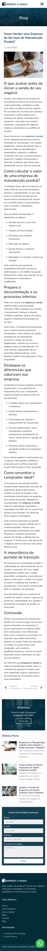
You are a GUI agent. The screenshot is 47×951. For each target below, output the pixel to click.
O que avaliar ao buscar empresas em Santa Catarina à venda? (31, 767)
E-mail (7, 826)
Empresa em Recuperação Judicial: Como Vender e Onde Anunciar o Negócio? (32, 745)
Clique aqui (23, 721)
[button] (42, 4)
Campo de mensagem (13, 844)
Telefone (8, 835)
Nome (6, 818)
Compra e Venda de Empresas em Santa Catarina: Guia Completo (31, 790)
